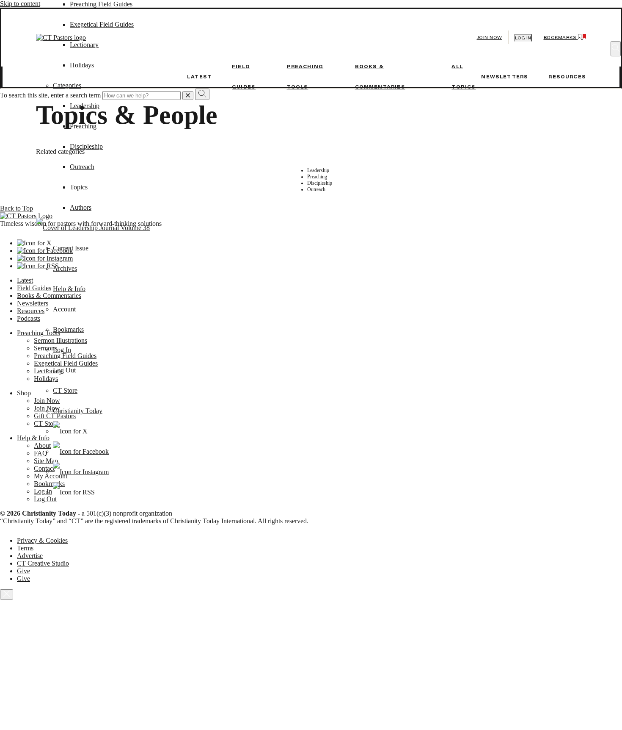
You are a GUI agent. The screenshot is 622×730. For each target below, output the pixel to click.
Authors (80, 207)
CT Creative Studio (43, 563)
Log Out (64, 370)
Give (23, 571)
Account (64, 309)
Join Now (489, 37)
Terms (25, 548)
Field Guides (34, 287)
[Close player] (6, 594)
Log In (62, 349)
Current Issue (70, 248)
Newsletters (504, 77)
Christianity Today (77, 410)
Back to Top (16, 208)
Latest (199, 77)
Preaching (83, 126)
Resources (567, 77)
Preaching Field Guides (101, 4)
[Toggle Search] (616, 48)
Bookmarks (68, 329)
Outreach (82, 166)
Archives (65, 268)
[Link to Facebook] (81, 451)
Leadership (84, 105)
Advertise (30, 555)
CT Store (65, 390)
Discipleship (86, 146)
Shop (24, 393)
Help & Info (69, 288)
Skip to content (20, 3)
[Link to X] (70, 431)
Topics (79, 187)
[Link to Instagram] (81, 471)
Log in (523, 38)
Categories (67, 85)
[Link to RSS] (74, 492)
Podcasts (28, 318)
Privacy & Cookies (42, 540)
